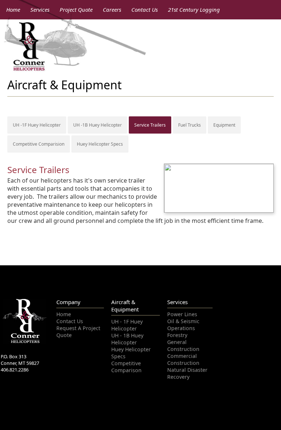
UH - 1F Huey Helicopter (125, 324)
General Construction (181, 343)
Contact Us (144, 9)
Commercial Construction (181, 356)
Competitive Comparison (124, 357)
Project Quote (76, 9)
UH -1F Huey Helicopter (37, 125)
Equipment (224, 125)
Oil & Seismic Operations (181, 323)
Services (39, 9)
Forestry (176, 333)
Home (13, 9)
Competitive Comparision (38, 144)
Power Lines (180, 314)
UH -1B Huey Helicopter (97, 125)
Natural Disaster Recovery (184, 370)
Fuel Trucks (189, 125)
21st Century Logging (194, 9)
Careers (112, 9)
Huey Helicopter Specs (100, 144)
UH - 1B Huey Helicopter (125, 337)
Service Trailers (150, 125)
